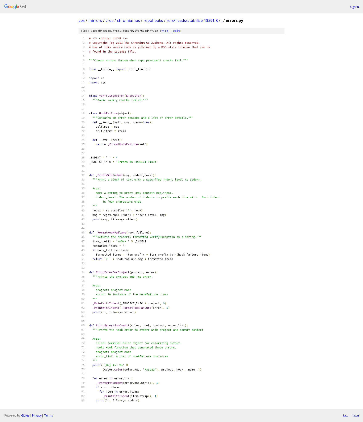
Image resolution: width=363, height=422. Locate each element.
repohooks (153, 20)
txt (345, 415)
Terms (48, 415)
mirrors (95, 20)
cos (82, 20)
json (355, 415)
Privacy (37, 415)
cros (109, 20)
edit (176, 31)
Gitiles (25, 415)
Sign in (354, 7)
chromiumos (128, 20)
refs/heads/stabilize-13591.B (192, 20)
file (164, 31)
